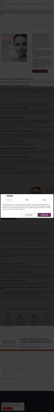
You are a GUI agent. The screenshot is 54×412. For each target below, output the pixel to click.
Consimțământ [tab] (9, 199)
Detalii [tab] (27, 199)
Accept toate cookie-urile (44, 215)
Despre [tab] (44, 199)
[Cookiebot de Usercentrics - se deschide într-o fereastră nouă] (7, 196)
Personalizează (28, 214)
